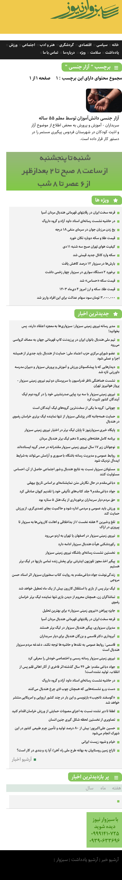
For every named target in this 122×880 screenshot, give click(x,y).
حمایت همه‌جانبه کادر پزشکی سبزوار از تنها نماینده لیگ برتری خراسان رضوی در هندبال (65, 419)
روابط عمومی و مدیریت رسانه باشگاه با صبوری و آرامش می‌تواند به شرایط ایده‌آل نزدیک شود (67, 458)
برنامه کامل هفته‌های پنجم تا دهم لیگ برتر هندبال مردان (77, 439)
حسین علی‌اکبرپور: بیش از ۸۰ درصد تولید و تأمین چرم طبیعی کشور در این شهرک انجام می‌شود (67, 730)
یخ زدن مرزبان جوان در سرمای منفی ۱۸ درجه (85, 230)
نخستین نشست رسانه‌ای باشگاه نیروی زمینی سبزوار (80, 553)
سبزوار (62, 860)
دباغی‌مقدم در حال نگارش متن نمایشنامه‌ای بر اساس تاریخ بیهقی (71, 483)
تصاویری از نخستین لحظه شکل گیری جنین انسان (82, 720)
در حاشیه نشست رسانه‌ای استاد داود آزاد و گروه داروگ (78, 221)
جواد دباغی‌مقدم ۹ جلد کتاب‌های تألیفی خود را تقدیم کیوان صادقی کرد (67, 491)
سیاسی (102, 45)
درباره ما (68, 52)
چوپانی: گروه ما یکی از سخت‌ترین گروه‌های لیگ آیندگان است (74, 408)
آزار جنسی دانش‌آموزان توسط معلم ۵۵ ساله (79, 118)
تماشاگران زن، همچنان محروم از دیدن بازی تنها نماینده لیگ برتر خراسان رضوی (69, 599)
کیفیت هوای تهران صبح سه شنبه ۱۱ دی (89, 247)
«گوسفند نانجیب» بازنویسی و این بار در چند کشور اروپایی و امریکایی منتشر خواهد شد (66, 700)
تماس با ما (50, 52)
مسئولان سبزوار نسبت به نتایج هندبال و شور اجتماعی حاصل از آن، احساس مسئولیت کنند (66, 471)
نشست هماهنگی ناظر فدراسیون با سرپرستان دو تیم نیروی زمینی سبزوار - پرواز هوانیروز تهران (68, 383)
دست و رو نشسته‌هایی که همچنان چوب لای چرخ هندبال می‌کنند (71, 689)
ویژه (82, 52)
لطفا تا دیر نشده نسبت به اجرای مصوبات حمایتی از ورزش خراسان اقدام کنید (63, 711)
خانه (115, 45)
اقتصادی (85, 45)
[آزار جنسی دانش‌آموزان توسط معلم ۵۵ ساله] (104, 111)
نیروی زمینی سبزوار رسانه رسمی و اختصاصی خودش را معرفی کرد (71, 658)
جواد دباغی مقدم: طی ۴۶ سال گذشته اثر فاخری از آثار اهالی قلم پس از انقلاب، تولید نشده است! (69, 669)
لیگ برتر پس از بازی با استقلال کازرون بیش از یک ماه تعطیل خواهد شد (67, 588)
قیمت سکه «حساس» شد (97, 281)
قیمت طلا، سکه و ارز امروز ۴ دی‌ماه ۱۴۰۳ (87, 289)
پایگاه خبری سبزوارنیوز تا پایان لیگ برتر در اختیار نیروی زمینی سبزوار (69, 430)
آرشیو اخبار (22, 759)
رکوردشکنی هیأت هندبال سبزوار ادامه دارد (86, 544)
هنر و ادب (46, 45)
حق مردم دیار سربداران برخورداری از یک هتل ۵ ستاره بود (77, 500)
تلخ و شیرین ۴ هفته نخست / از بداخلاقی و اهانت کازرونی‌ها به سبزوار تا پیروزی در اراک (68, 524)
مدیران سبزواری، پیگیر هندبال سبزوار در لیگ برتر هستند (77, 628)
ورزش (12, 45)
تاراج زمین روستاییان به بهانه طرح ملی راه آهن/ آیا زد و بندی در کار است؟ (66, 750)
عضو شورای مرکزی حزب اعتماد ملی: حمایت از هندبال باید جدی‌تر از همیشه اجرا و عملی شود (66, 355)
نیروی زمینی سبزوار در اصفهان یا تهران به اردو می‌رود (80, 536)
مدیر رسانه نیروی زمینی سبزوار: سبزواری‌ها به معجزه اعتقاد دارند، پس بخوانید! (70, 328)
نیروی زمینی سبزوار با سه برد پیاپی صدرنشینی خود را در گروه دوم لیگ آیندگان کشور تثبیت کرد (70, 396)
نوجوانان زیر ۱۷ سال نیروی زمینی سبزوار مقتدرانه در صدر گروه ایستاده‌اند (66, 447)
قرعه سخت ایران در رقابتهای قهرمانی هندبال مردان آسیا (78, 213)
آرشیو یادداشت (84, 860)
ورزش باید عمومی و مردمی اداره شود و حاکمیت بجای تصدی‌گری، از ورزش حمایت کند (67, 511)
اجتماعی (28, 45)
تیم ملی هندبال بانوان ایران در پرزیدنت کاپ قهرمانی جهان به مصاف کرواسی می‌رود (66, 342)
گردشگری (66, 45)
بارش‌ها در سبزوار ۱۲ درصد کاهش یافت (88, 264)
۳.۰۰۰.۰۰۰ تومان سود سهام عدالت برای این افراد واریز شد (76, 298)
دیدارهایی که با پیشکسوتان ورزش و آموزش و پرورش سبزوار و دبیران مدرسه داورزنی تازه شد (67, 369)
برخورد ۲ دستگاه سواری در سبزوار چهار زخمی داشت (80, 272)
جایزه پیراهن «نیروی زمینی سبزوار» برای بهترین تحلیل (79, 611)
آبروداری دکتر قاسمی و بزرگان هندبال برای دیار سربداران (77, 636)
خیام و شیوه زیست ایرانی (98, 742)
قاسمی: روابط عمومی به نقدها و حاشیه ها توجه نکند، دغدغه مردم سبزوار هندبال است (67, 647)
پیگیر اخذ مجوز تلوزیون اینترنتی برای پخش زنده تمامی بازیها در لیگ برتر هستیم (69, 563)
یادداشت (111, 52)
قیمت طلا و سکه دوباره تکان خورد (92, 238)
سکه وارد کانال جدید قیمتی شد (94, 255)
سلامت (95, 52)
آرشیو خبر (110, 860)
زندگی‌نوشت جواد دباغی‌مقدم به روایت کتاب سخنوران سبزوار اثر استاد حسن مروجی (65, 577)
